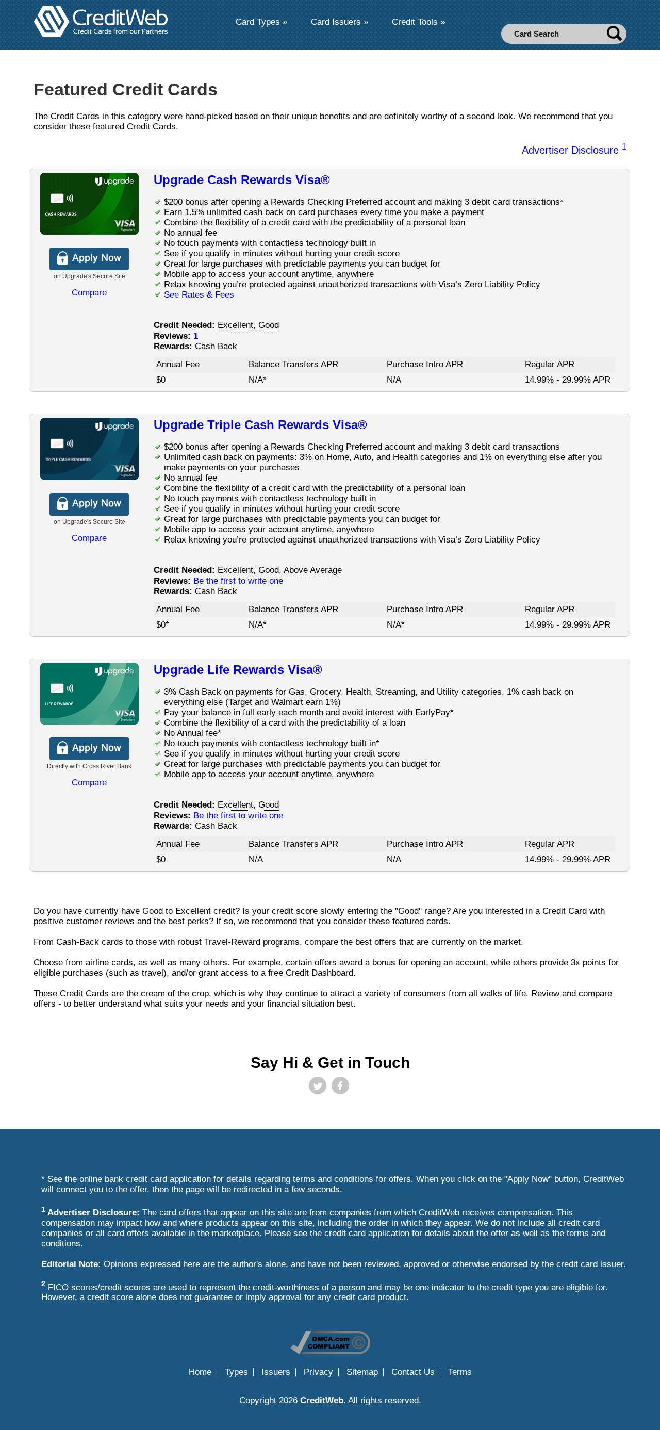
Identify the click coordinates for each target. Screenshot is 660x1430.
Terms (460, 1372)
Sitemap (362, 1372)
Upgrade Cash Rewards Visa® (242, 180)
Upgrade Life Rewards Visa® (238, 670)
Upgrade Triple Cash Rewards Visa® (260, 425)
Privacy (318, 1372)
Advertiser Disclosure (574, 150)
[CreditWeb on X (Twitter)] (317, 1085)
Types (236, 1372)
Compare (89, 293)
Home (200, 1372)
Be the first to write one (238, 581)
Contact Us (413, 1372)
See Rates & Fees (199, 295)
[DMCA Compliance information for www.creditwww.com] (330, 1351)
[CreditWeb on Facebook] (340, 1085)
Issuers (275, 1372)
